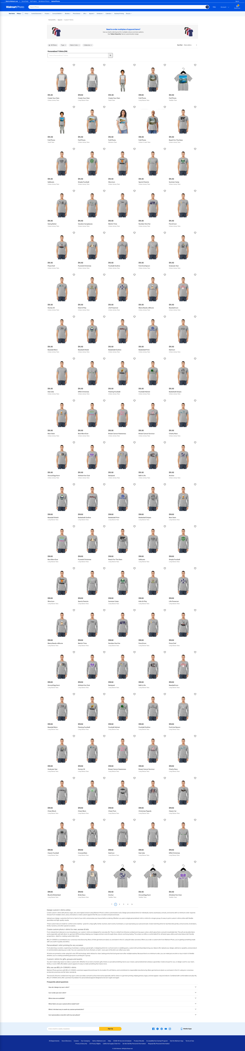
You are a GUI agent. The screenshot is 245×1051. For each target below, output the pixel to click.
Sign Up (110, 1029)
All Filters (54, 45)
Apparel (91, 13)
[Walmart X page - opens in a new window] (157, 1029)
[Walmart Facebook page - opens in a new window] (153, 1029)
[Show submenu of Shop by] (131, 13)
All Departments (54, 1041)
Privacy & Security (81, 1044)
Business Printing (119, 13)
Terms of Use (190, 1041)
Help (214, 7)
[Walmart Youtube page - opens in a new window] (166, 1029)
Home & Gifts (52, 20)
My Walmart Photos (44, 1)
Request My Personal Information (159, 1044)
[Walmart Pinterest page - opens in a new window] (161, 1029)
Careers (76, 1041)
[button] (62, 65)
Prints (26, 13)
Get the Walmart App (176, 1041)
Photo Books (76, 13)
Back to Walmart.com (12, 1)
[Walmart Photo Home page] (15, 7)
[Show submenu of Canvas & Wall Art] (62, 13)
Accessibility (150, 1041)
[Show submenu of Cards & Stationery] (42, 13)
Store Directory (66, 1041)
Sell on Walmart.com (99, 1041)
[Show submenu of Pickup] (22, 13)
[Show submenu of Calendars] (112, 13)
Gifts (84, 13)
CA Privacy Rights (95, 1044)
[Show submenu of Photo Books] (80, 13)
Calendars (108, 13)
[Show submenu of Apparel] (94, 13)
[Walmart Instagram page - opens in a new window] (170, 1029)
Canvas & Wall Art (57, 13)
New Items (12, 13)
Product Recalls (139, 1041)
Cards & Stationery (36, 13)
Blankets (67, 13)
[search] (110, 55)
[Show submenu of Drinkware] (103, 13)
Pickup (19, 13)
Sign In (237, 1)
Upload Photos (55, 1)
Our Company (85, 1041)
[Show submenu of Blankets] (70, 13)
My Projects (33, 1)
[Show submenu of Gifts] (86, 13)
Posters (47, 13)
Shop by (128, 13)
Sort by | (180, 45)
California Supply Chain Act (111, 1044)
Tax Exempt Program (161, 1041)
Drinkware (99, 13)
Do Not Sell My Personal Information (134, 1044)
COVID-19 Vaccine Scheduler (122, 1041)
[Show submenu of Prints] (28, 13)
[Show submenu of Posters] (50, 13)
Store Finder (25, 1)
